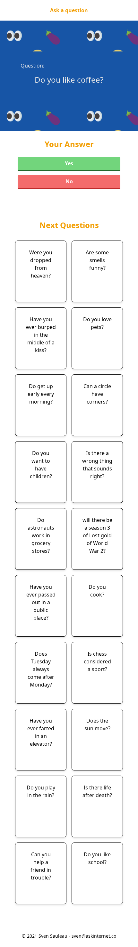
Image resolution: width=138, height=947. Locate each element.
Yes (69, 163)
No (69, 181)
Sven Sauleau (54, 936)
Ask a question (69, 10)
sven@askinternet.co (94, 936)
